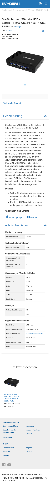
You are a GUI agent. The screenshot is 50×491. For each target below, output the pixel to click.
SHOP (5, 444)
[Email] (43, 31)
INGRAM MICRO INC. (12, 422)
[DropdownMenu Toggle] (46, 4)
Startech (9, 31)
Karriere (29, 434)
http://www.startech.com (34, 333)
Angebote (29, 448)
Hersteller (6, 451)
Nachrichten (7, 437)
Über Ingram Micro (10, 426)
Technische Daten (11, 103)
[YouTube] (9, 465)
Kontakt (6, 455)
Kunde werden (8, 448)
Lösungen (30, 426)
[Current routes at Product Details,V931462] (12, 383)
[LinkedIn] (4, 465)
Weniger (18, 27)
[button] (40, 4)
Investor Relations (33, 430)
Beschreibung (12, 116)
